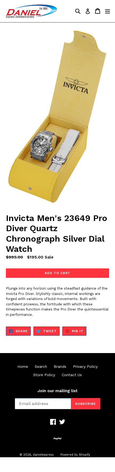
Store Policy (44, 375)
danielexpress (43, 454)
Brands (60, 366)
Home (22, 366)
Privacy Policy (85, 366)
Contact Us (72, 375)
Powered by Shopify (75, 454)
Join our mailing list (57, 390)
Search (41, 366)
